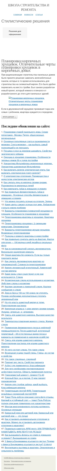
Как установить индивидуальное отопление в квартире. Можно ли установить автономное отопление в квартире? (25, 422)
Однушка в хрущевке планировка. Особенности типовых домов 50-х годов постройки (26, 159)
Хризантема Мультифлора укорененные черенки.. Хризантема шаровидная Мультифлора (27, 165)
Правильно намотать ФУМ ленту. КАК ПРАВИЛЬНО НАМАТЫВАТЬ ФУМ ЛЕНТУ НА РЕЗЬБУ (28, 430)
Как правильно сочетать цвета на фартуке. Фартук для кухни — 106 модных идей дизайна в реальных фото (27, 242)
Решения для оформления (15, 33)
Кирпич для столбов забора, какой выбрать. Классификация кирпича (24, 386)
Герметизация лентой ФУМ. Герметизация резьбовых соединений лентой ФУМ (23, 392)
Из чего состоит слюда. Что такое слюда (24, 349)
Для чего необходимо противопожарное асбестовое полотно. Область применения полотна (26, 370)
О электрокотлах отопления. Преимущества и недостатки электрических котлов (25, 178)
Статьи (39, 14)
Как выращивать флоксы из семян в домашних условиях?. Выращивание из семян (26, 436)
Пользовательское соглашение (21, 461)
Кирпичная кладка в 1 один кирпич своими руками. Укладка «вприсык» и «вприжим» (27, 310)
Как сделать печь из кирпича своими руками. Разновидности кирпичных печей (24, 184)
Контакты (7, 461)
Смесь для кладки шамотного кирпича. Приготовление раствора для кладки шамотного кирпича (25, 343)
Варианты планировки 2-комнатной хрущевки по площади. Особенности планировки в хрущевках (27, 212)
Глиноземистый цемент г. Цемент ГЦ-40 (24, 374)
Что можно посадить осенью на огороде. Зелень (28, 201)
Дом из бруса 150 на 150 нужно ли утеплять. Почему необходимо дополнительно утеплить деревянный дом (24, 296)
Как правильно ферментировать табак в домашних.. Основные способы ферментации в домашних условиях (24, 195)
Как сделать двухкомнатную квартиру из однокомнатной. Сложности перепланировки (23, 263)
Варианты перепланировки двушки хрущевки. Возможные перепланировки (25, 231)
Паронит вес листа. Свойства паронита (24, 362)
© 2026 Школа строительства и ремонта (17, 458)
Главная (17, 14)
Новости (28, 14)
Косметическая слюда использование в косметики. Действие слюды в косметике (27, 282)
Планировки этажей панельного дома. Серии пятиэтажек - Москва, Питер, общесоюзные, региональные (24, 135)
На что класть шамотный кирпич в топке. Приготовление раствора (23, 304)
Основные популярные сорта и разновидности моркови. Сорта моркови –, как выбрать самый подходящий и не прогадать (25, 144)
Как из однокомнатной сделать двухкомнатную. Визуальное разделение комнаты (26, 250)
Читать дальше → (9, 117)
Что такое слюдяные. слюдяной (20, 359)
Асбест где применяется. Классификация (25, 365)
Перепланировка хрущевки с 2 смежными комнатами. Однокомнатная (23, 225)
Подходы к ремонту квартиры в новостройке (27, 236)
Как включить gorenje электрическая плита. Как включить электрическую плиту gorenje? (25, 171)
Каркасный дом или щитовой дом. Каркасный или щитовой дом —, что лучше (27, 414)
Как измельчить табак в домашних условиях (25, 188)
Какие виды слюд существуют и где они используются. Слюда (22, 275)
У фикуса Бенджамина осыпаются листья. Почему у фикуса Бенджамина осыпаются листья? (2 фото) (27, 443)
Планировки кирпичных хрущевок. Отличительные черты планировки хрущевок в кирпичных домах (28, 65)
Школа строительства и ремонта (28, 7)
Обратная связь (9, 468)
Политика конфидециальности (14, 464)
